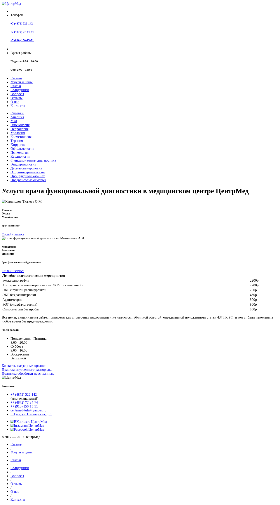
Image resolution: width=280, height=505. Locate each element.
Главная (16, 78)
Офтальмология (22, 148)
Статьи (15, 86)
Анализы (17, 117)
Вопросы (17, 94)
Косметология (21, 137)
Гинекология (20, 125)
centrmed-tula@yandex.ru (28, 410)
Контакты (17, 106)
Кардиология (20, 156)
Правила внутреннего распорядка (27, 369)
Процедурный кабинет (27, 176)
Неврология (19, 129)
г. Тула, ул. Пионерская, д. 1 (31, 414)
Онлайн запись (13, 234)
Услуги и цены (21, 82)
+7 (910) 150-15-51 (22, 40)
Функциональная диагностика (33, 160)
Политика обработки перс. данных (28, 373)
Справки (17, 113)
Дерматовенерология (26, 168)
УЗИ (13, 121)
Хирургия (17, 144)
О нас (14, 102)
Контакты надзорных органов (24, 365)
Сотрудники (19, 90)
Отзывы (16, 98)
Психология (19, 152)
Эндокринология (23, 164)
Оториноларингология (27, 172)
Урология (17, 133)
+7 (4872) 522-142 (21, 23)
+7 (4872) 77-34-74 (22, 31)
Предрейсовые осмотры (28, 180)
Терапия (16, 141)
